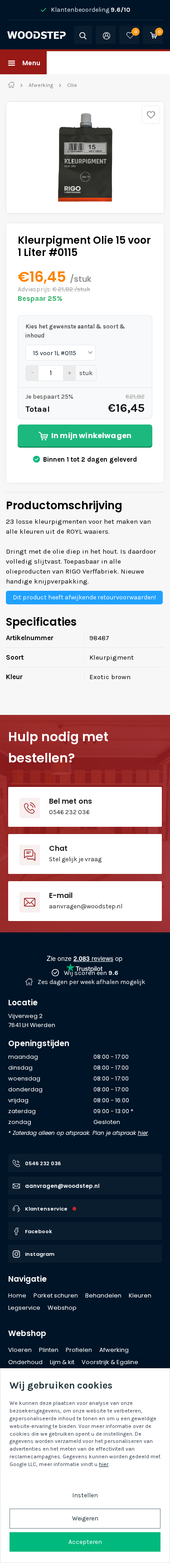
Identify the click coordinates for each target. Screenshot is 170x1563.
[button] (23, 62)
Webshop (27, 1333)
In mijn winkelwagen (91, 435)
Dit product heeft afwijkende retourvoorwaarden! (84, 597)
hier (143, 1133)
